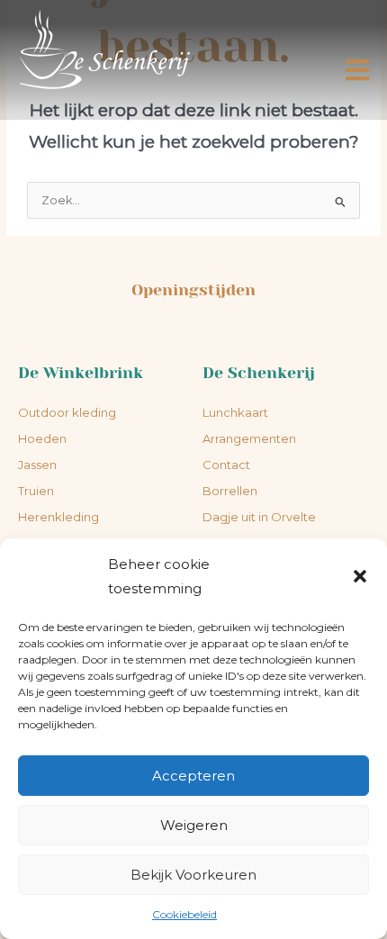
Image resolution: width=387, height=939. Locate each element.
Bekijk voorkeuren (193, 874)
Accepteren (193, 775)
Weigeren (194, 825)
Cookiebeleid (184, 914)
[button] (360, 576)
